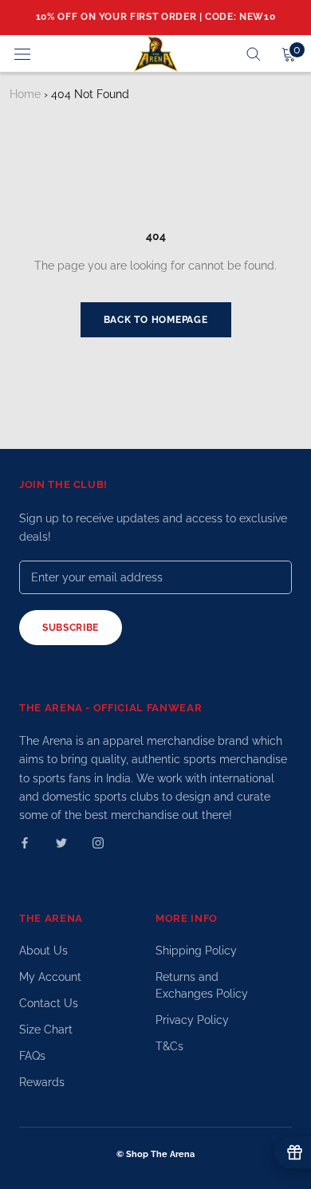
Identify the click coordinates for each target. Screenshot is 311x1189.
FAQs (32, 1055)
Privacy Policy (192, 1020)
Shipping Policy (196, 950)
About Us (43, 950)
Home (25, 94)
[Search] (253, 53)
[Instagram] (98, 842)
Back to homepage (156, 319)
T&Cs (169, 1046)
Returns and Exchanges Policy (202, 985)
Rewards (42, 1082)
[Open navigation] (22, 53)
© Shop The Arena (155, 1154)
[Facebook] (24, 842)
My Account (50, 976)
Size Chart (46, 1029)
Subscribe (70, 627)
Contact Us (48, 1003)
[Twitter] (61, 842)
